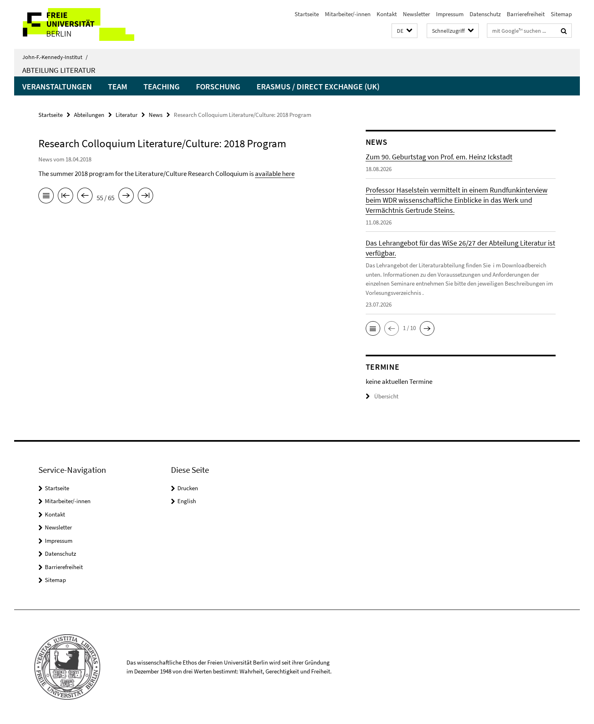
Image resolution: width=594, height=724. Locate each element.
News (155, 115)
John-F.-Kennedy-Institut (55, 57)
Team (117, 86)
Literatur (126, 115)
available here (275, 173)
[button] (404, 30)
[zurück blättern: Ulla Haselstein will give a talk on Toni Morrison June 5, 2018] (85, 197)
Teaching (161, 86)
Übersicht (386, 396)
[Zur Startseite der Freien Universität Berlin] (82, 24)
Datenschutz (485, 14)
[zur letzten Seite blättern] (145, 197)
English (186, 501)
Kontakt (387, 14)
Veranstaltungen (57, 86)
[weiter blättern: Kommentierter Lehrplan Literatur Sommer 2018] (126, 197)
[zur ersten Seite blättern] (65, 197)
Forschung (218, 86)
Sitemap (561, 14)
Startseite (307, 14)
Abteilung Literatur (58, 70)
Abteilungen (89, 115)
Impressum (449, 14)
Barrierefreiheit (526, 14)
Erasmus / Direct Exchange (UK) (318, 86)
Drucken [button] (187, 488)
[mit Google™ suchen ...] (563, 30)
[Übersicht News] (46, 197)
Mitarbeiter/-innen (348, 14)
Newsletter (416, 14)
